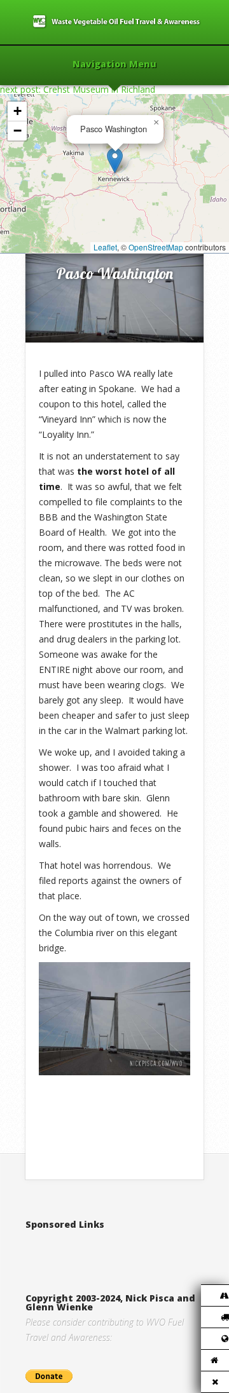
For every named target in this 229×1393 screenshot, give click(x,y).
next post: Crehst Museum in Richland (77, 89)
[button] (115, 160)
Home (52, 239)
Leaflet (105, 246)
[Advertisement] (127, 1248)
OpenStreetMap (155, 246)
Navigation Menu (114, 65)
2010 (79, 239)
